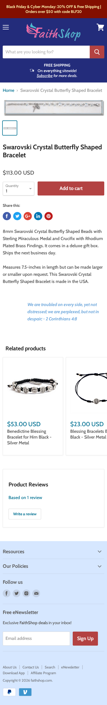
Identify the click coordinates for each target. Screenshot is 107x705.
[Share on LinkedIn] (38, 216)
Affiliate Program (43, 673)
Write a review (24, 513)
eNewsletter (70, 667)
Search (50, 667)
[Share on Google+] (28, 216)
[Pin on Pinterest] (48, 216)
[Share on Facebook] (7, 216)
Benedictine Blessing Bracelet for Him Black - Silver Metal (29, 437)
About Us (9, 667)
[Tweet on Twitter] (17, 216)
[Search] (97, 52)
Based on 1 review (25, 497)
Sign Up (85, 638)
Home (8, 90)
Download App (14, 673)
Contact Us (30, 667)
